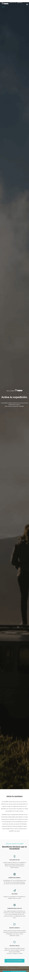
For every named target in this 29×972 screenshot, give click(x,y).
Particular (13, 2)
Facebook (9, 953)
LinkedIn (20, 953)
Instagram (14, 953)
